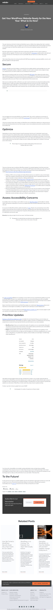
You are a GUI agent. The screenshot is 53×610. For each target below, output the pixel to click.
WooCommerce (40, 305)
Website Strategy (13, 592)
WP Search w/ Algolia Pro (45, 597)
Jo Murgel (22, 29)
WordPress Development (15, 595)
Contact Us (31, 1)
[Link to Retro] (31, 607)
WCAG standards (24, 302)
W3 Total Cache (21, 179)
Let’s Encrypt (27, 118)
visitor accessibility (8, 297)
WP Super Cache (30, 179)
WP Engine (32, 74)
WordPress (26, 14)
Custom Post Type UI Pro (45, 594)
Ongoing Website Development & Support (19, 600)
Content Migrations (13, 598)
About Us (32, 594)
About (41, 3)
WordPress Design (13, 594)
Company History (34, 597)
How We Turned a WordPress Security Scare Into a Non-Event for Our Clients (8, 545)
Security (4, 68)
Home (15, 3)
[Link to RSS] (33, 607)
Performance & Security (14, 597)
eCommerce (34, 53)
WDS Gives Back (34, 600)
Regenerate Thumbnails (30, 185)
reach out (14, 483)
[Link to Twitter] (22, 607)
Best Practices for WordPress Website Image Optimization (18, 171)
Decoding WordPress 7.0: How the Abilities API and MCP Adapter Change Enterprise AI (44, 546)
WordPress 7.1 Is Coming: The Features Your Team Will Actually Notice (27, 545)
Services (21, 3)
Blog (46, 3)
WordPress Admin (34, 201)
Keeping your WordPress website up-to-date (12, 319)
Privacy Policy (5, 594)
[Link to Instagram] (29, 607)
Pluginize (42, 592)
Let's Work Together (41, 583)
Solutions (27, 3)
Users (29, 207)
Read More (4, 571)
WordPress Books (34, 598)
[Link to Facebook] (19, 607)
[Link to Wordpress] (26, 607)
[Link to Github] (24, 607)
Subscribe (38, 502)
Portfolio (35, 3)
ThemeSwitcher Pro (44, 595)
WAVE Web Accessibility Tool (30, 309)
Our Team (32, 595)
